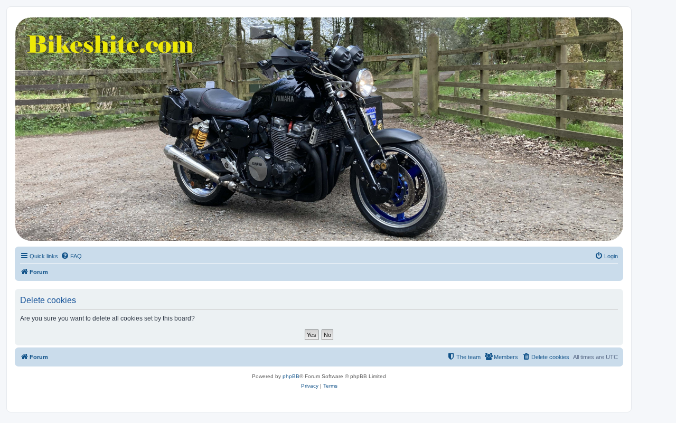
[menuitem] (71, 256)
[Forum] (318, 129)
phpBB (291, 376)
